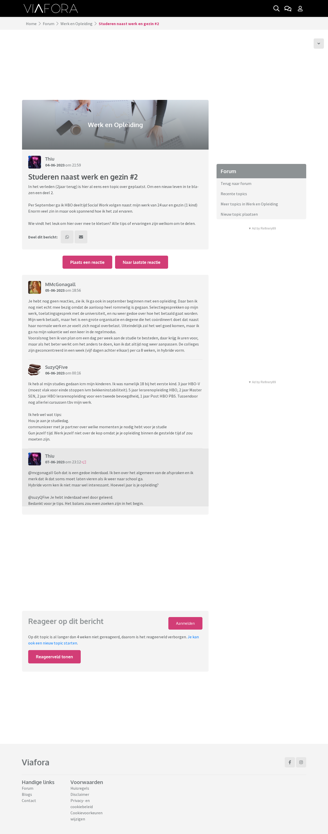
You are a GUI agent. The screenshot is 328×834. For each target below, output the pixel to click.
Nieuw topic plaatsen (239, 214)
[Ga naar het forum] (288, 8)
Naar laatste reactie (141, 262)
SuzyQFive (56, 367)
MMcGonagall (60, 284)
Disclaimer (79, 794)
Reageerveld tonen (54, 656)
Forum (48, 23)
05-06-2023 (55, 290)
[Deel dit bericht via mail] (81, 237)
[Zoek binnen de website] (276, 8)
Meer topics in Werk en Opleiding (249, 203)
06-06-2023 (55, 373)
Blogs (27, 794)
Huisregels (79, 788)
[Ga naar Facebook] (290, 762)
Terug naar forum (236, 183)
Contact (29, 800)
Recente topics (234, 193)
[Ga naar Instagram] (301, 762)
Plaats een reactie (87, 262)
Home (31, 23)
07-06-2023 (55, 461)
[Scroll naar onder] (319, 43)
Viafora (35, 762)
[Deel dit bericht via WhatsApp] (67, 237)
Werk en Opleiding (76, 23)
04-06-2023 (55, 165)
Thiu (49, 159)
